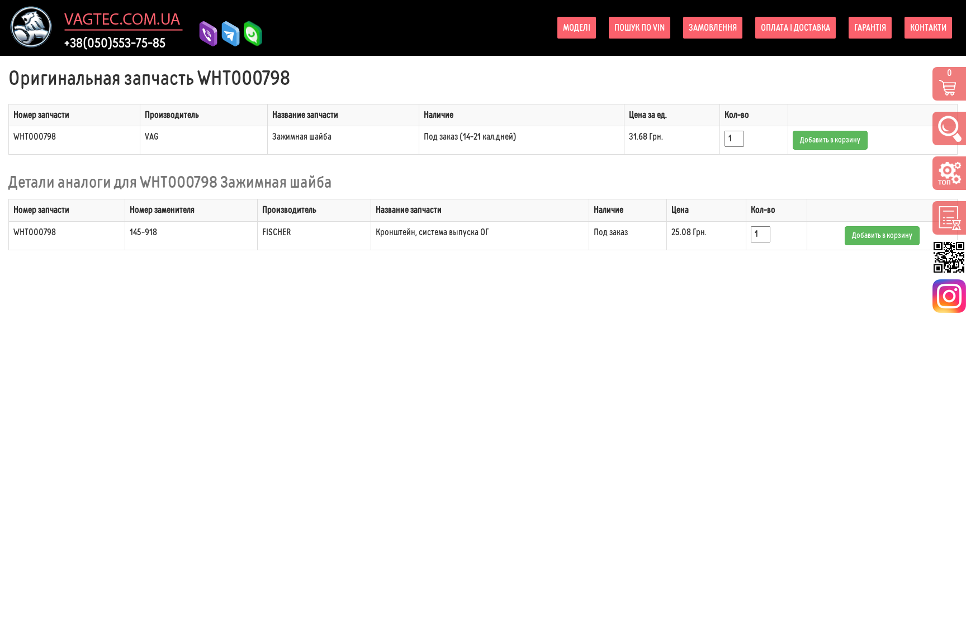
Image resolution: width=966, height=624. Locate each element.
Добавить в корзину (830, 140)
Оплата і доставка (795, 27)
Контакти (928, 27)
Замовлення (713, 27)
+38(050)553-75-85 (114, 43)
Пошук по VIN (639, 27)
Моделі (576, 27)
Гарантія (870, 27)
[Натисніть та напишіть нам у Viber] (204, 33)
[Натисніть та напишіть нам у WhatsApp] (248, 26)
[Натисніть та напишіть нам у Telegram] (226, 33)
